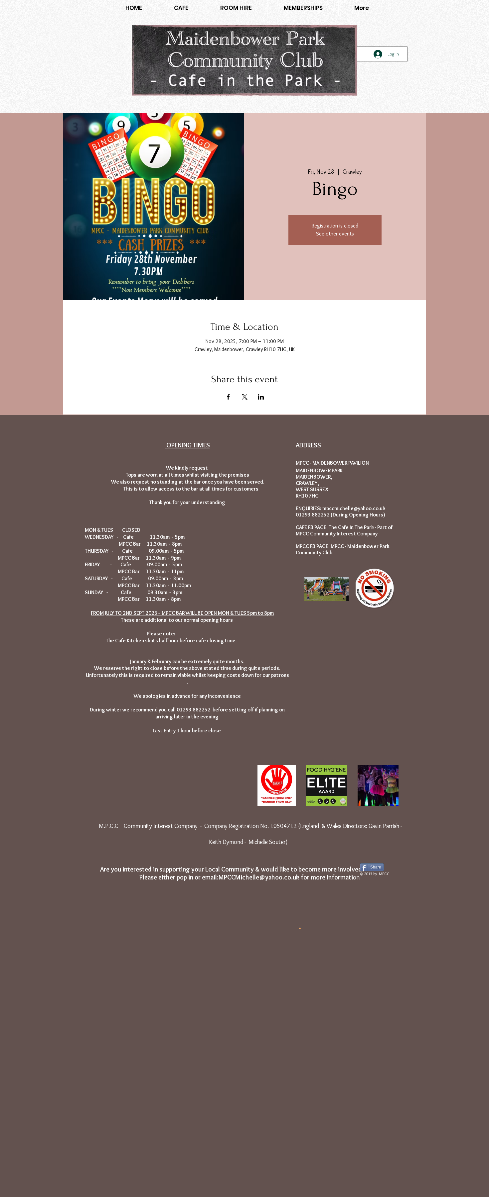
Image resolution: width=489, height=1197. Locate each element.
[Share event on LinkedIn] (261, 397)
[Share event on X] (245, 397)
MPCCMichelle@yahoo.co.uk (259, 877)
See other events (335, 233)
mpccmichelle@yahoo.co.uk (353, 508)
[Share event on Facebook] (228, 397)
